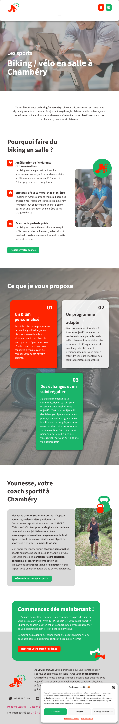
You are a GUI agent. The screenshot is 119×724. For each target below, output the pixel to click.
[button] (113, 687)
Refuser (79, 711)
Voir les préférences (103, 711)
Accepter (55, 711)
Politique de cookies (71, 718)
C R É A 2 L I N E (39, 713)
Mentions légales (87, 718)
